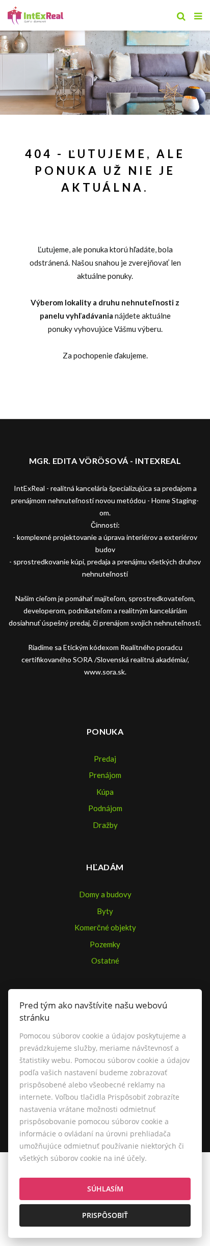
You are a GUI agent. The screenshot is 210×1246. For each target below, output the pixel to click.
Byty (105, 911)
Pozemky (105, 944)
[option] (105, 70)
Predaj (105, 758)
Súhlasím (105, 1188)
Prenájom (105, 775)
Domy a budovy (105, 894)
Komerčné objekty (105, 927)
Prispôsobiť (105, 1215)
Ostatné (105, 960)
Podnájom (105, 808)
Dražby (105, 824)
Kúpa (105, 791)
